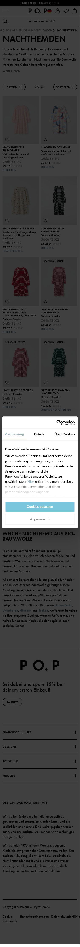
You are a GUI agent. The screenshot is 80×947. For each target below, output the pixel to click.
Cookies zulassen (40, 506)
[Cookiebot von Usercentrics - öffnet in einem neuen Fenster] (57, 422)
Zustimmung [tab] (14, 434)
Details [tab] (39, 434)
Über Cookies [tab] (64, 434)
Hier (30, 481)
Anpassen (37, 519)
